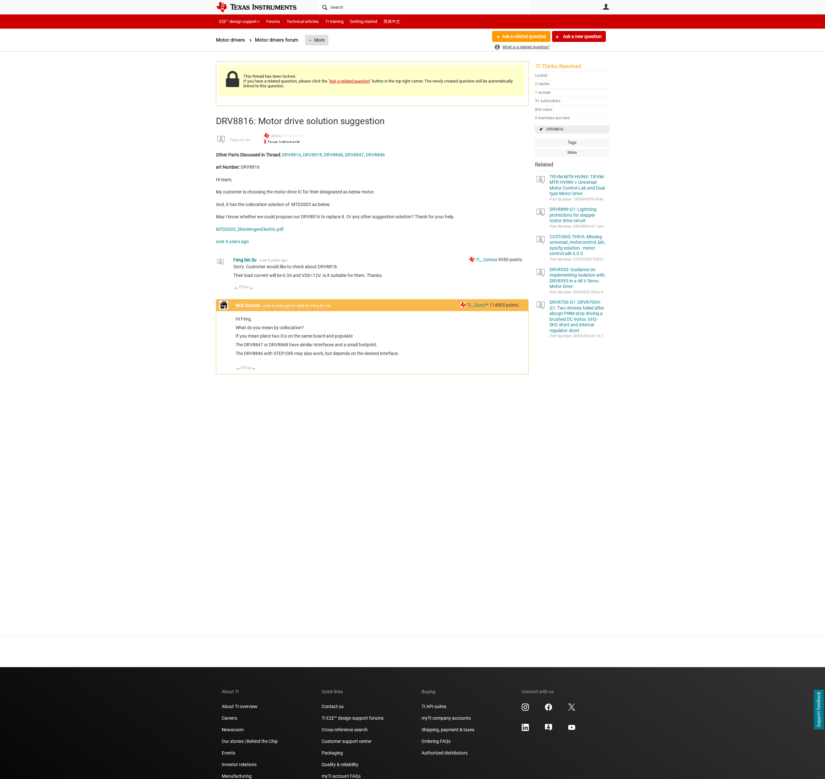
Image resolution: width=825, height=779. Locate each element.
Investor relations (239, 764)
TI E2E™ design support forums (352, 718)
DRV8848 (333, 154)
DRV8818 (312, 154)
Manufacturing (237, 776)
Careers (229, 718)
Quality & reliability (340, 764)
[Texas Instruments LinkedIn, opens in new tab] (525, 729)
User (606, 7)
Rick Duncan (248, 305)
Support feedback (818, 709)
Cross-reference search (345, 729)
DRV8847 (354, 154)
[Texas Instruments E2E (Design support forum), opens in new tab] (548, 729)
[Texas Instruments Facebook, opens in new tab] (548, 709)
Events (228, 752)
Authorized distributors (445, 752)
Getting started (363, 21)
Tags (572, 142)
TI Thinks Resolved (558, 66)
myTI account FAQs (341, 776)
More (319, 40)
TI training (334, 21)
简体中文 (391, 21)
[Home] (261, 7)
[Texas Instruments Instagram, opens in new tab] (525, 709)
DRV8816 (554, 129)
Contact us (333, 706)
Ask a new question (582, 36)
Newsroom (233, 729)
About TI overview (239, 706)
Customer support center (347, 741)
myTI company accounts (446, 718)
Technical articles (302, 21)
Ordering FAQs (436, 741)
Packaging (332, 752)
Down (251, 288)
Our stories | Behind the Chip (250, 741)
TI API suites (434, 706)
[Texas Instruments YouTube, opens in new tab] (572, 729)
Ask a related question (524, 36)
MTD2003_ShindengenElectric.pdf (250, 229)
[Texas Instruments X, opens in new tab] (572, 709)
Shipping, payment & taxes (448, 729)
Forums (273, 21)
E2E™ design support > (239, 21)
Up (236, 288)
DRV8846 (375, 154)
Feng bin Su (239, 140)
